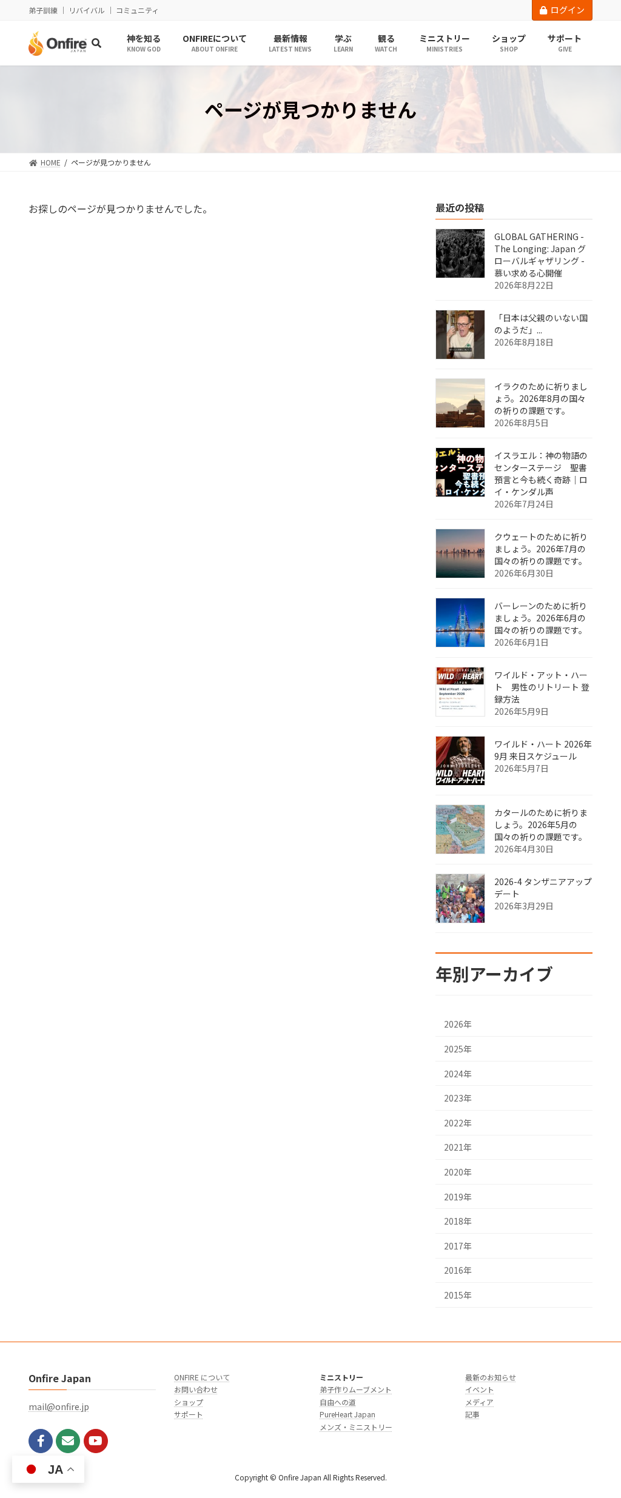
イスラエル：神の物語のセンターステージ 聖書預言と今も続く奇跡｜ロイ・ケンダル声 (541, 474)
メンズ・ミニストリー (356, 1427)
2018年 (458, 1221)
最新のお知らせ (490, 1377)
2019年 (458, 1197)
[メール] (68, 1441)
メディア (479, 1402)
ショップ (188, 1402)
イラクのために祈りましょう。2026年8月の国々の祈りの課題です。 (541, 399)
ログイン (568, 10)
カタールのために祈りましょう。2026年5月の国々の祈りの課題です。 (541, 825)
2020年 (458, 1172)
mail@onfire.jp (59, 1406)
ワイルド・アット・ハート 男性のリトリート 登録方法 (541, 687)
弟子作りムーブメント (356, 1389)
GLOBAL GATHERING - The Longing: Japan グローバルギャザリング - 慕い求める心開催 (540, 255)
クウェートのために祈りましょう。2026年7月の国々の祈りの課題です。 (541, 549)
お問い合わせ (196, 1389)
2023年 (458, 1098)
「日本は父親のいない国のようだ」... (541, 324)
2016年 (458, 1271)
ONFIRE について (202, 1377)
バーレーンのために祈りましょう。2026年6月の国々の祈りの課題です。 (540, 618)
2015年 (458, 1295)
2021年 (458, 1148)
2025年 (458, 1049)
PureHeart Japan (347, 1414)
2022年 (458, 1123)
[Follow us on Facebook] (41, 1441)
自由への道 (338, 1402)
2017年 (458, 1246)
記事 (472, 1414)
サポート (188, 1414)
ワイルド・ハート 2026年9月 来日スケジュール (543, 750)
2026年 (458, 1024)
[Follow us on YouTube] (96, 1441)
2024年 (458, 1074)
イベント (479, 1389)
